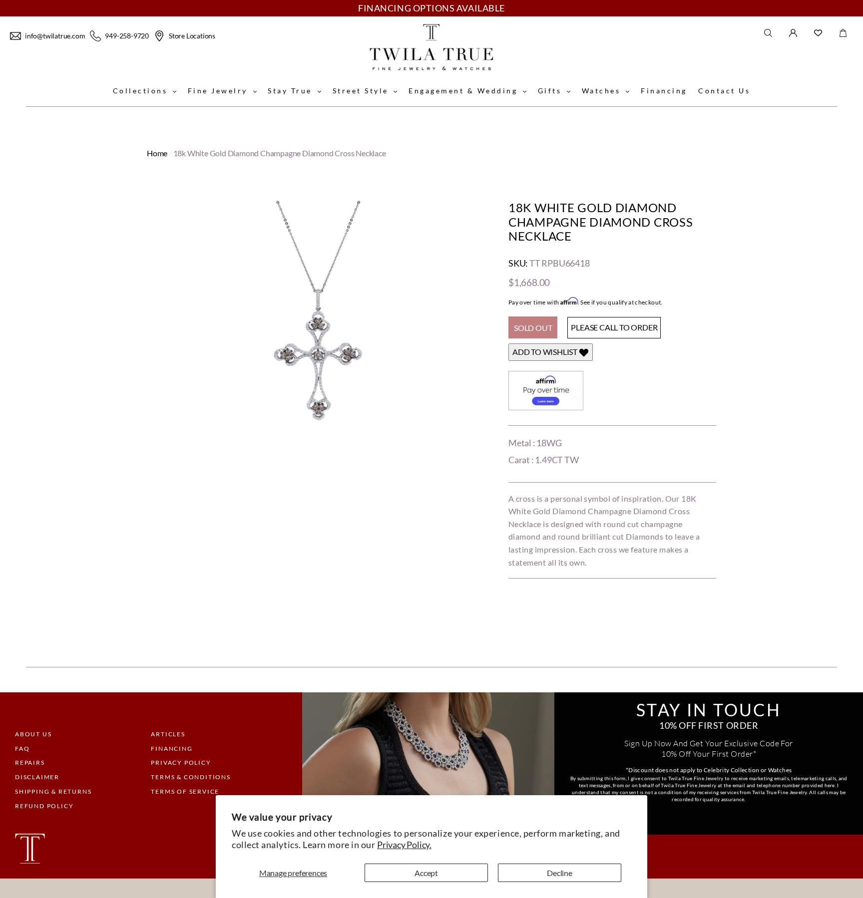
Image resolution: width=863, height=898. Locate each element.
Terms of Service (185, 791)
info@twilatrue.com (55, 35)
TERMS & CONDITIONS (190, 777)
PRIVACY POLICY (181, 762)
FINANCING (171, 748)
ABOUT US (33, 734)
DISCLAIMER (37, 777)
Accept (426, 873)
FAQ (22, 748)
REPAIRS (30, 762)
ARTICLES (168, 734)
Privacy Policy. (404, 844)
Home (157, 153)
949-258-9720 (127, 35)
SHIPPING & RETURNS (53, 791)
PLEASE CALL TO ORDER (614, 327)
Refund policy (44, 806)
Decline (559, 873)
